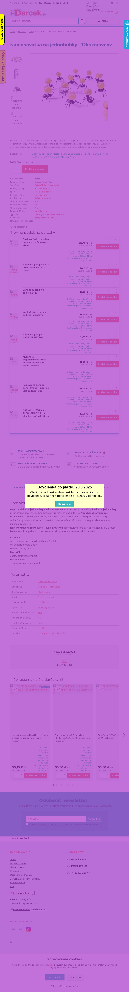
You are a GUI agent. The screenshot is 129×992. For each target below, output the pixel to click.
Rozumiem (64, 504)
